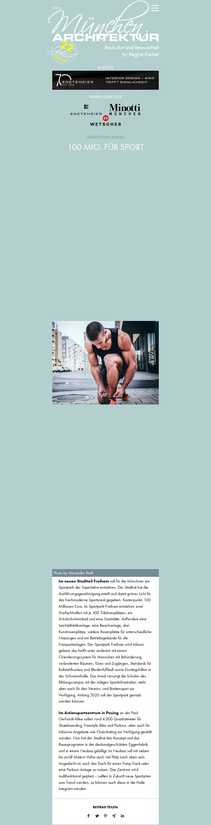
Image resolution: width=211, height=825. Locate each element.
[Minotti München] (124, 109)
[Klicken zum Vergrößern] (105, 363)
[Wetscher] (105, 120)
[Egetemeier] (105, 80)
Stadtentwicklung (105, 137)
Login (56, 8)
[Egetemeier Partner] (86, 109)
